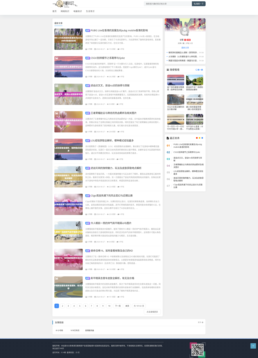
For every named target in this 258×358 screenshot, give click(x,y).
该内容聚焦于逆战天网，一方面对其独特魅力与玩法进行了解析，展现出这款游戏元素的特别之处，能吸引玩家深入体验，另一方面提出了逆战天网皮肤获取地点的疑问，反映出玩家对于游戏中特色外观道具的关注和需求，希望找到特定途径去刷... (123, 177)
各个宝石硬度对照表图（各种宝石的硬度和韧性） (175, 88)
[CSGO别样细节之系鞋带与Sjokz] (68, 66)
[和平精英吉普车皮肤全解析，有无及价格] (68, 287)
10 (109, 306)
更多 (199, 322)
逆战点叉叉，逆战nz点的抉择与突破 (108, 85)
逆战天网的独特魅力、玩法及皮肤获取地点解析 (113, 168)
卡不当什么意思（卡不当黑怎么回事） (194, 127)
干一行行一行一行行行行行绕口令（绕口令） (175, 127)
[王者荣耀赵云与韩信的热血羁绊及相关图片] (68, 121)
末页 (127, 306)
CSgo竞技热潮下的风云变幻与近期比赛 (109, 195)
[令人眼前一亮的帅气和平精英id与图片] (68, 232)
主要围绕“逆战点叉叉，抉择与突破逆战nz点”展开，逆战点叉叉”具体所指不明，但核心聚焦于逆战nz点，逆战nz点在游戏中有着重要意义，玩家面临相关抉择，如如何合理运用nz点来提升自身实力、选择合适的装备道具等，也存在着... (122, 94)
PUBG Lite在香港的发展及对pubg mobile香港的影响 (117, 30)
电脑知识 (77, 11)
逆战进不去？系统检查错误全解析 (194, 88)
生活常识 (90, 11)
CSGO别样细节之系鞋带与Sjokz (105, 57)
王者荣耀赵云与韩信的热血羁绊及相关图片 (111, 113)
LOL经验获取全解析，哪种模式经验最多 (110, 140)
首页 (54, 11)
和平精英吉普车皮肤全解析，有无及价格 (110, 278)
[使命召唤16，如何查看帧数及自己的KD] (68, 259)
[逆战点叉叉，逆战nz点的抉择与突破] (68, 94)
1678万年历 (74, 330)
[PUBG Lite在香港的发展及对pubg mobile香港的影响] (68, 39)
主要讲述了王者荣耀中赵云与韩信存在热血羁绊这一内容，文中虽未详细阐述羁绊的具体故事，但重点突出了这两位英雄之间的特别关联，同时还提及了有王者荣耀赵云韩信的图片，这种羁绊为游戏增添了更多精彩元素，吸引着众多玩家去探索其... (123, 122)
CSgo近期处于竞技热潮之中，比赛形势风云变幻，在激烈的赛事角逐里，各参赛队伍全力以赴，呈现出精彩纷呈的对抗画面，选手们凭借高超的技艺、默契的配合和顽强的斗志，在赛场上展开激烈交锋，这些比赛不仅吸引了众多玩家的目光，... (123, 204)
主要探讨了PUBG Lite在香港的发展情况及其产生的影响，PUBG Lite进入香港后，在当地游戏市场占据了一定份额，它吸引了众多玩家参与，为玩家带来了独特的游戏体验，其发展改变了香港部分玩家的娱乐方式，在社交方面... (123, 39)
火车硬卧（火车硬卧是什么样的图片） (184, 56)
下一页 (118, 306)
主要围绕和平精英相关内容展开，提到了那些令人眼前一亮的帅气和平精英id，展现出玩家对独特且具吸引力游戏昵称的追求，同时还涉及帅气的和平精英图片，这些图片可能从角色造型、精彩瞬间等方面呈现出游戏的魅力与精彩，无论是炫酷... (123, 232)
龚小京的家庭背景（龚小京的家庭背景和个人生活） (194, 108)
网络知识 (65, 11)
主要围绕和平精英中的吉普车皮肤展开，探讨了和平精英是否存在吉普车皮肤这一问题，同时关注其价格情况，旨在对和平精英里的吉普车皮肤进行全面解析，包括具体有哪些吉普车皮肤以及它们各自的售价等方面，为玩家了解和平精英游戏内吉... (123, 287)
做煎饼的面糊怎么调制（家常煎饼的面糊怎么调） (189, 52)
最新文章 (58, 23)
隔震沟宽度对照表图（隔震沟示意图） (184, 60)
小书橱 (89, 49)
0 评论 (122, 49)
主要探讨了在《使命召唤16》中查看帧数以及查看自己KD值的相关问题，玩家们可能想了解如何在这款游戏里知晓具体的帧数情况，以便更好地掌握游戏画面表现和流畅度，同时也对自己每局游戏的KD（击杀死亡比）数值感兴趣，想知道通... (123, 259)
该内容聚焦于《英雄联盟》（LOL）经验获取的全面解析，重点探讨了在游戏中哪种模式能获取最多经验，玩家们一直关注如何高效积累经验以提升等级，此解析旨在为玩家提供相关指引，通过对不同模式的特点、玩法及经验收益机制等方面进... (123, 149)
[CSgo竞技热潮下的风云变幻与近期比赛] (68, 204)
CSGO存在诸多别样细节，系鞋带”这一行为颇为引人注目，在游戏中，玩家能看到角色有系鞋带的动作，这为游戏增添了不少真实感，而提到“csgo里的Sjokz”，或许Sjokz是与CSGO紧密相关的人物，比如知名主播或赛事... (122, 67)
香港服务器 (89, 330)
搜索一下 (200, 4)
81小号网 (59, 330)
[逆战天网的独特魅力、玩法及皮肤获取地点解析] (68, 176)
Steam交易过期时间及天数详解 (175, 108)
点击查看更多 (152, 311)
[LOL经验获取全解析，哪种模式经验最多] (68, 149)
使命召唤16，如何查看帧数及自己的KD (109, 250)
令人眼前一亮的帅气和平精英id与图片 (109, 223)
